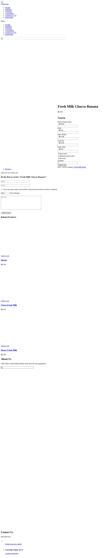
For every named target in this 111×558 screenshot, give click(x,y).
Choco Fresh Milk (9, 305)
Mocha (4, 260)
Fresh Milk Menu (80, 167)
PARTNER (9, 17)
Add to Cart (62, 165)
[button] (55, 21)
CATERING (9, 13)
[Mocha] (17, 252)
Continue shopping (11, 553)
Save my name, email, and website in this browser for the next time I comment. (30, 189)
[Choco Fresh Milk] (17, 297)
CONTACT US (10, 15)
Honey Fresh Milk (9, 350)
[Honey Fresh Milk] (17, 342)
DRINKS (8, 10)
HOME (7, 8)
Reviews (8, 169)
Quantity (61, 161)
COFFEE (8, 12)
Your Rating (15, 193)
